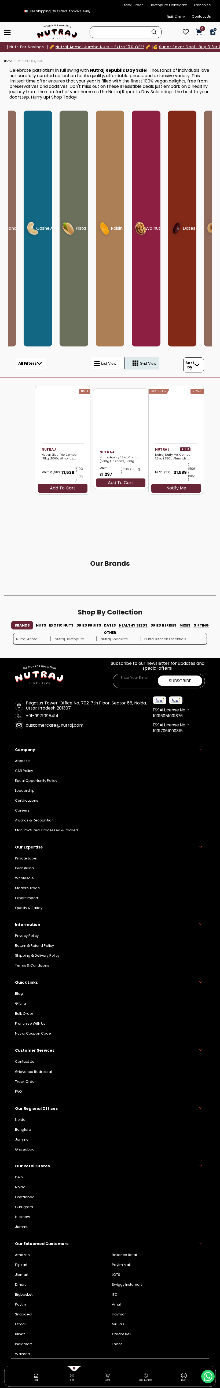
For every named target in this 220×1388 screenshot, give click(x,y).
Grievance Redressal (33, 1071)
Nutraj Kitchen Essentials (165, 639)
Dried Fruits (88, 625)
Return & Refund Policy (34, 945)
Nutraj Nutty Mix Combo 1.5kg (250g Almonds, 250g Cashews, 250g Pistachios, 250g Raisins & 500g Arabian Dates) (173, 457)
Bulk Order (176, 16)
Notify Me (176, 488)
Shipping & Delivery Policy (37, 955)
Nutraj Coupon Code (33, 1033)
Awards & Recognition (34, 820)
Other (110, 632)
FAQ (18, 1091)
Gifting (201, 625)
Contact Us (201, 16)
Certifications (26, 800)
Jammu (21, 1226)
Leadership (25, 790)
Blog (19, 993)
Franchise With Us (30, 1023)
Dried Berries (164, 625)
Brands (22, 625)
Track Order (132, 4)
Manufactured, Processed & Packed (46, 830)
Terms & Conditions (32, 965)
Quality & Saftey (28, 907)
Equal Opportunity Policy (36, 780)
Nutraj (162, 449)
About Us (23, 760)
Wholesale (24, 878)
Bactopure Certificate (168, 4)
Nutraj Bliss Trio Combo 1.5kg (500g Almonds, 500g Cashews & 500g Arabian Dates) (59, 457)
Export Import (26, 897)
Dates (110, 625)
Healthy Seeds (133, 625)
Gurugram (24, 1206)
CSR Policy (24, 770)
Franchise (202, 4)
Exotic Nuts (61, 625)
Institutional (25, 868)
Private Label (26, 858)
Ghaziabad (25, 1197)
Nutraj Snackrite (114, 639)
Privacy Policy (27, 935)
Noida (20, 1187)
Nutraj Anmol (27, 639)
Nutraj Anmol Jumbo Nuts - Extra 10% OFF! (100, 47)
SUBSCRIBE (180, 681)
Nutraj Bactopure (69, 639)
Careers (22, 810)
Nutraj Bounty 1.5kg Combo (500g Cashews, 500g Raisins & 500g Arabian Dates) (119, 459)
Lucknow (22, 1216)
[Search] (154, 32)
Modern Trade (27, 888)
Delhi (19, 1177)
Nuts (41, 625)
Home (8, 61)
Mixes (184, 625)
